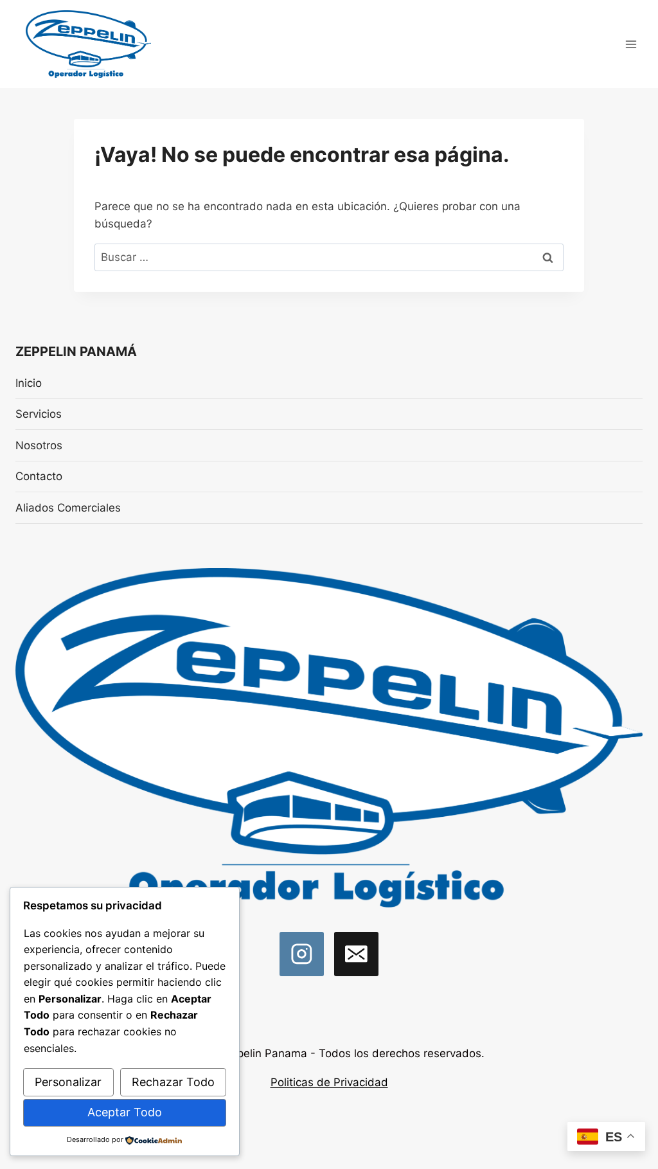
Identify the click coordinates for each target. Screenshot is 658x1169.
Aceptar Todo (124, 1112)
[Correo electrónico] (356, 954)
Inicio (28, 383)
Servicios (38, 413)
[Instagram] (302, 954)
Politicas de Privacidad (329, 1082)
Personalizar (68, 1082)
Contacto (38, 476)
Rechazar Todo (173, 1082)
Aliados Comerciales (68, 507)
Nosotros (38, 445)
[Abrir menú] (631, 44)
